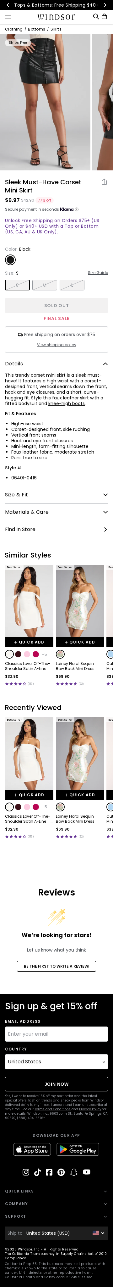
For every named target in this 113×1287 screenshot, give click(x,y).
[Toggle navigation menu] (8, 16)
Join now (57, 1084)
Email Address (23, 1021)
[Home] (56, 17)
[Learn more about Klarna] (76, 209)
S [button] (17, 285)
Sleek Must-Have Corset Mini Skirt (43, 186)
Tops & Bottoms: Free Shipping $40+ (56, 5)
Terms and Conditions (53, 1109)
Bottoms (36, 29)
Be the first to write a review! (56, 966)
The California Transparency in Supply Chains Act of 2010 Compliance (56, 1256)
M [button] (44, 285)
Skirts (56, 29)
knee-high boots (66, 403)
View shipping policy (56, 344)
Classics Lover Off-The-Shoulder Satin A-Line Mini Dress (27, 666)
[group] (45, 102)
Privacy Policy (90, 1109)
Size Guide (98, 272)
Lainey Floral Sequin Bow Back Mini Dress (75, 666)
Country (16, 1049)
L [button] (72, 285)
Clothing (14, 29)
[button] (9, 654)
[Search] (96, 17)
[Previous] (8, 5)
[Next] (105, 5)
